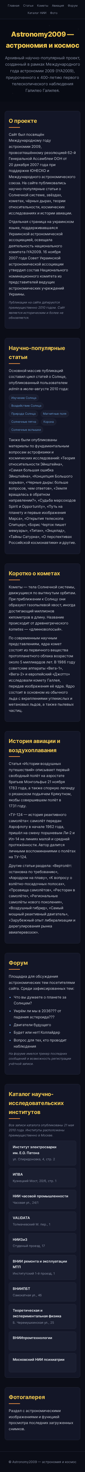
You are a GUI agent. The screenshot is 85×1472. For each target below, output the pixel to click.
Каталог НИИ (37, 13)
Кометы (42, 5)
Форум (72, 5)
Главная (13, 5)
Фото (53, 13)
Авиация (58, 5)
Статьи (28, 5)
